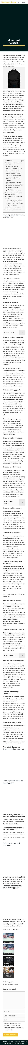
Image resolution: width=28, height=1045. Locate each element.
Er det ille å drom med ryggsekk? (14, 207)
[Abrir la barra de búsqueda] (18, 2)
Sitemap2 (21, 1043)
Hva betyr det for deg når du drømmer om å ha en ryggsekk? (15, 200)
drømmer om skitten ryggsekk (15, 185)
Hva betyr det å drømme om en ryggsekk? (13, 163)
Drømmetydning (8, 2)
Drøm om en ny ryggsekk (13, 177)
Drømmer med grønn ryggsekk (15, 184)
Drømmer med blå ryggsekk (14, 175)
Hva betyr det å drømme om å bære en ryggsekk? (15, 204)
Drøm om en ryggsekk (12, 166)
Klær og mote (9, 982)
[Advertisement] (14, 19)
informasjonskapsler (13, 1043)
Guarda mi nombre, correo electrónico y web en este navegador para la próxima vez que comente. (13, 1027)
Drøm (6, 984)
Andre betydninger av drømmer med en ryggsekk (13, 193)
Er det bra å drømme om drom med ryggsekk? (13, 210)
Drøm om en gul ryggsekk (13, 173)
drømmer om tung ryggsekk (14, 182)
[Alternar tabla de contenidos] (22, 161)
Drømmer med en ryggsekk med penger (14, 179)
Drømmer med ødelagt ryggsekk (13, 188)
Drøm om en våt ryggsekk (14, 190)
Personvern (24, 1041)
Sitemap (18, 1041)
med (10, 984)
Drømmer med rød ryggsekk (14, 171)
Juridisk (6, 1043)
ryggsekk (15, 984)
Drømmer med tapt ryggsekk (14, 168)
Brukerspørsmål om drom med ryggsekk (13, 197)
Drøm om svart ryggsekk (13, 170)
